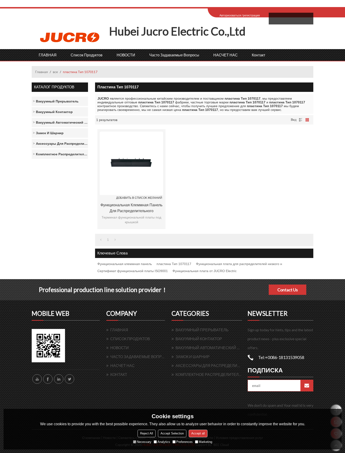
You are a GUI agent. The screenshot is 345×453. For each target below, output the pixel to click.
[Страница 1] (101, 239)
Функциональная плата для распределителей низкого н (239, 264)
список (300, 119)
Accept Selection (172, 433)
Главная (41, 72)
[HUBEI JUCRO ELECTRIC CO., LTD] (70, 36)
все (55, 72)
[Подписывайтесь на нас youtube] (37, 379)
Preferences (184, 442)
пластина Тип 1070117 (174, 264)
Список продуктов (87, 55)
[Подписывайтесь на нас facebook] (48, 379)
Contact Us (287, 289)
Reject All (146, 433)
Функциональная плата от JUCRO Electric (204, 271)
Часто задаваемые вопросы (174, 55)
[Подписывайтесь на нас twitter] (69, 379)
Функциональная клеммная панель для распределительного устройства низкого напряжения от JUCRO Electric (131, 208)
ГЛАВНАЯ (48, 55)
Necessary (144, 442)
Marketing (205, 442)
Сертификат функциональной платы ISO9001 (132, 271)
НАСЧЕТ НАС (225, 55)
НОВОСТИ (126, 55)
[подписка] (306, 385)
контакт (258, 55)
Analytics (163, 442)
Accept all (198, 433)
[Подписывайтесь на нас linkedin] (58, 379)
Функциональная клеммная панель (124, 264)
